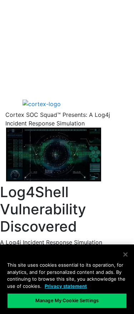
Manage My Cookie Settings (67, 300)
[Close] (125, 254)
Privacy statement (66, 286)
